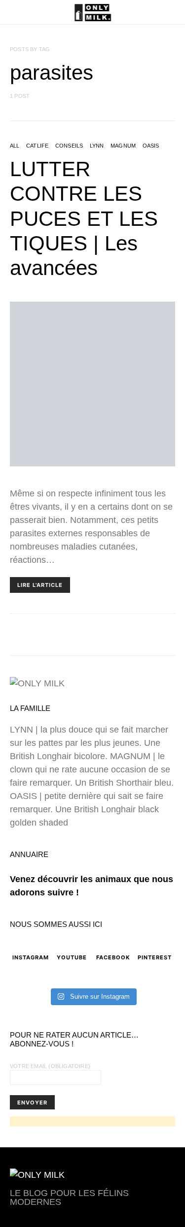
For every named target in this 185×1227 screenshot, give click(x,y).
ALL (15, 146)
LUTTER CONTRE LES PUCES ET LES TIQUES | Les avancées (84, 218)
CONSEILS (69, 146)
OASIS (151, 146)
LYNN (97, 146)
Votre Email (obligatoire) (50, 1066)
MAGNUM (123, 146)
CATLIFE (37, 146)
